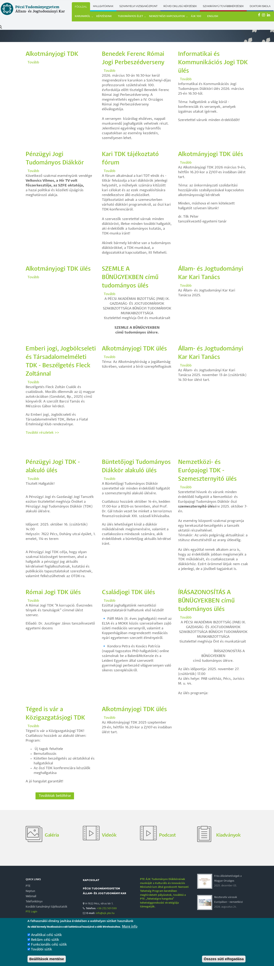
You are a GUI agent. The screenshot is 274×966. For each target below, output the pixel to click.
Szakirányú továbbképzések (223, 6)
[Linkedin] (269, 15)
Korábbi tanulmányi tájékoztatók (46, 906)
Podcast (167, 835)
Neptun (30, 891)
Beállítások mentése (46, 959)
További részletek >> (42, 432)
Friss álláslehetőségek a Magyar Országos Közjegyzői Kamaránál (228, 881)
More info (129, 926)
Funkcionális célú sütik (49, 944)
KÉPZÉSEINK (104, 16)
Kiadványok (228, 835)
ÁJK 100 (196, 16)
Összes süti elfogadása (224, 959)
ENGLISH (212, 16)
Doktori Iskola (260, 6)
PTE (28, 886)
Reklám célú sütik (45, 940)
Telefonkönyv (34, 901)
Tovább (33, 62)
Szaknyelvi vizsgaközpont (138, 6)
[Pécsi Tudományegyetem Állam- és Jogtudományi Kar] (33, 15)
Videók (109, 835)
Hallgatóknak (103, 6)
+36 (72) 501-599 (107, 908)
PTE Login (31, 911)
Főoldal (81, 6)
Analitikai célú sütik (46, 935)
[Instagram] (264, 15)
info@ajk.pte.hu (105, 913)
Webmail (31, 896)
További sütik (41, 949)
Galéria (52, 835)
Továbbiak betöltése (55, 796)
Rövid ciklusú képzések (180, 6)
